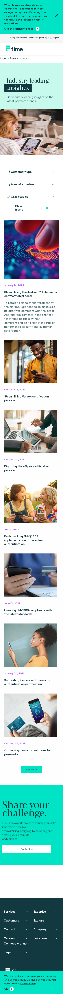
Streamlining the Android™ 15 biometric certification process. (31, 294)
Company (14, 37)
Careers (23, 37)
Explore (14, 58)
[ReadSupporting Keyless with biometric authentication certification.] (30, 645)
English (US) (41, 37)
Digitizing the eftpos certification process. (27, 468)
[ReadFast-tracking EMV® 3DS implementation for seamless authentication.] (30, 501)
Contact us (26, 849)
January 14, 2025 (14, 285)
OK (6, 988)
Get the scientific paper (19, 28)
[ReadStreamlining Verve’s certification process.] (30, 361)
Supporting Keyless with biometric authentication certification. (27, 682)
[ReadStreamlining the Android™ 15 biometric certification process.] (31, 249)
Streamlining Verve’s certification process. (26, 398)
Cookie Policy (28, 983)
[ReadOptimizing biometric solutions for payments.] (30, 715)
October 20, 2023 (15, 459)
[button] (31, 172)
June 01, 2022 (12, 603)
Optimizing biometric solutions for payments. (27, 752)
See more (31, 769)
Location (32, 37)
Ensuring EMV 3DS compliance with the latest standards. (28, 612)
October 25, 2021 (14, 743)
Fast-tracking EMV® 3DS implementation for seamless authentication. (24, 540)
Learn (25, 58)
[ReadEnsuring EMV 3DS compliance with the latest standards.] (30, 575)
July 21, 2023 (11, 529)
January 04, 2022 (14, 673)
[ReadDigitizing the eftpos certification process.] (30, 431)
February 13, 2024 (14, 389)
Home (3, 58)
